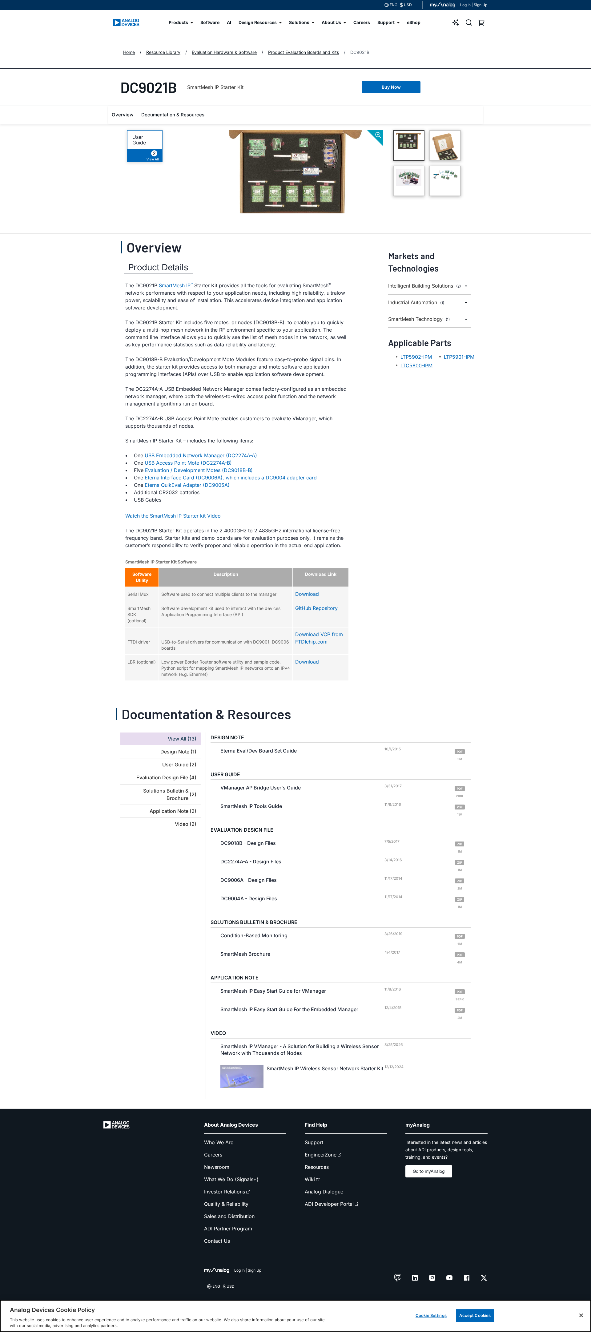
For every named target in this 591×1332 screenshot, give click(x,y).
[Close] (581, 1315)
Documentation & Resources (172, 115)
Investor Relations (224, 1192)
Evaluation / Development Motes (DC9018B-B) (199, 470)
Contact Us (217, 1241)
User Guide (139, 139)
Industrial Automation (416, 302)
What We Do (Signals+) (231, 1179)
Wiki (310, 1179)
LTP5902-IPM (416, 357)
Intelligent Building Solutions (424, 286)
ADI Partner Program (228, 1228)
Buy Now (391, 87)
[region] (295, 1316)
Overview (122, 115)
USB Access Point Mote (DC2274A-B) (188, 463)
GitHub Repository (316, 608)
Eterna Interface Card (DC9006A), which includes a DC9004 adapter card (231, 477)
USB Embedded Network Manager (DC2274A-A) (201, 455)
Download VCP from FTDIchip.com (319, 638)
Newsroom (216, 1167)
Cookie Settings (431, 1315)
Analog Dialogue (324, 1192)
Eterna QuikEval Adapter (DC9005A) (187, 485)
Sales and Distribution (229, 1216)
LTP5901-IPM (459, 357)
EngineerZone (320, 1155)
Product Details (158, 267)
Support (314, 1142)
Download (307, 594)
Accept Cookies (475, 1315)
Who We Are (218, 1142)
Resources (317, 1167)
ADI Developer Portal (329, 1204)
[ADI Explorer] (455, 22)
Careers (213, 1155)
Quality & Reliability (226, 1204)
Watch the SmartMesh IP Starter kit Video (173, 516)
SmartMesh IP (176, 285)
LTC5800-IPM (416, 365)
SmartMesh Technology (419, 319)
